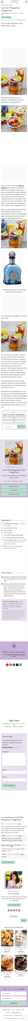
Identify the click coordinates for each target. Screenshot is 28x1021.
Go (21, 426)
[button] (7, 467)
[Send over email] (20, 664)
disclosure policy (22, 19)
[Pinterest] (14, 910)
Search (14, 916)
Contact (7, 1012)
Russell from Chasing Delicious (11, 845)
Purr (23, 1018)
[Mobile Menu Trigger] (1, 2)
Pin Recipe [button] (15, 490)
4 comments (7, 726)
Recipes (6, 5)
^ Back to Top (6, 1009)
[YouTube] (17, 910)
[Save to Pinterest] (7, 664)
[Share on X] (17, 664)
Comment (6, 752)
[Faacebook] (9, 910)
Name (4, 770)
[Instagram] (11, 910)
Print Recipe (14, 486)
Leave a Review (14, 494)
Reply (12, 846)
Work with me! (18, 1015)
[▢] (2, 523)
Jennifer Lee (5, 13)
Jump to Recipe (7, 17)
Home (2, 5)
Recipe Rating (7, 747)
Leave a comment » (18, 726)
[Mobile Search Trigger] (26, 2)
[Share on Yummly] (10, 664)
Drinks (11, 5)
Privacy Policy (9, 1015)
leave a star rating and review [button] (16, 654)
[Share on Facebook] (14, 664)
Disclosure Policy (16, 1012)
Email (4, 777)
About (23, 1009)
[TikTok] (19, 910)
